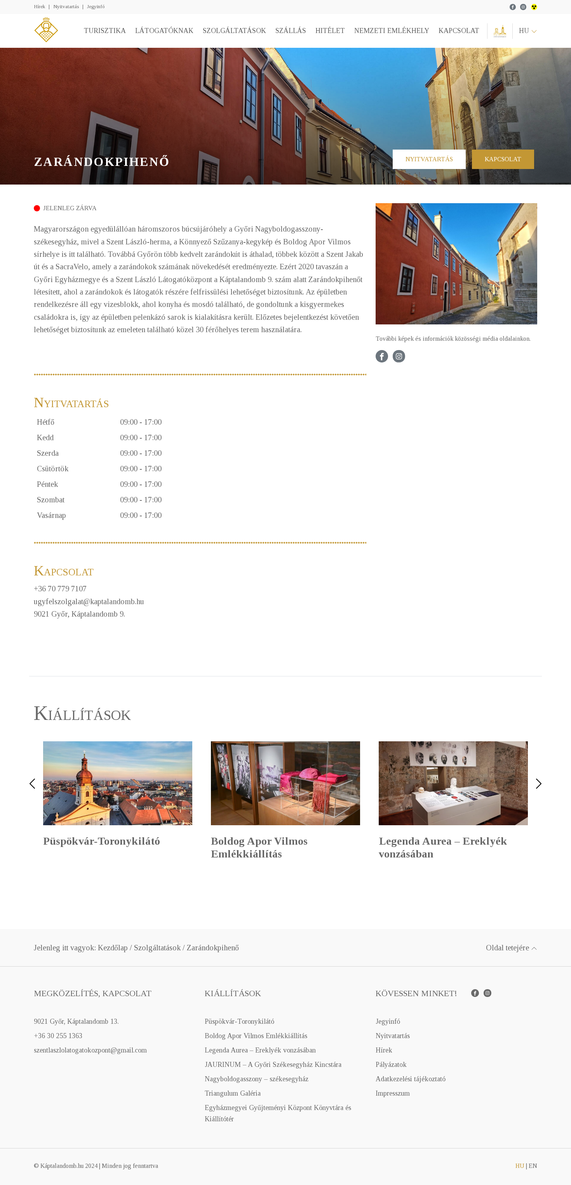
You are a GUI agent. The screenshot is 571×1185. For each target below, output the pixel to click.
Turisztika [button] (105, 31)
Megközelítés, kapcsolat (92, 993)
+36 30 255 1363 (58, 1036)
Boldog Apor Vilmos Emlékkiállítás (256, 1036)
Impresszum (393, 1093)
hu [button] (525, 31)
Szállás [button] (290, 31)
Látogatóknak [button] (164, 31)
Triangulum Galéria (233, 1093)
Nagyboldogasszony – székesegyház (256, 1079)
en (533, 1165)
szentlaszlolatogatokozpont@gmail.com (90, 1050)
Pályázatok (391, 1064)
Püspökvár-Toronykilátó (239, 1021)
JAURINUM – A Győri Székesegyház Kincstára (273, 1064)
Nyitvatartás (66, 6)
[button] (32, 802)
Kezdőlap (113, 947)
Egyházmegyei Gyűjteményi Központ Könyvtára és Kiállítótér (278, 1113)
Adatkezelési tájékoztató (411, 1079)
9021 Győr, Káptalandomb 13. (76, 1021)
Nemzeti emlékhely (391, 31)
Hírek (39, 6)
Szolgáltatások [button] (234, 31)
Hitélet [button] (330, 31)
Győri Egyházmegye (500, 31)
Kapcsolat (459, 31)
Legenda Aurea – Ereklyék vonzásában (260, 1050)
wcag (534, 7)
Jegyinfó (95, 6)
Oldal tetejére (508, 947)
